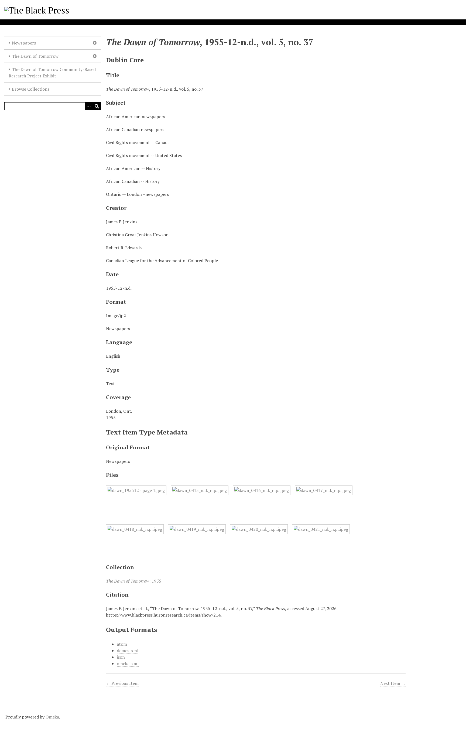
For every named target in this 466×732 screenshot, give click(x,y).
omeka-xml (128, 663)
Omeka (52, 717)
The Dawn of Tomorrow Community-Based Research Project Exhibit (52, 72)
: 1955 (133, 581)
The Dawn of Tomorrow (35, 56)
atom (122, 644)
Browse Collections (30, 89)
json (121, 657)
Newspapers (24, 43)
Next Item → (393, 683)
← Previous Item (122, 683)
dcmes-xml (127, 651)
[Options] (89, 106)
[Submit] (97, 106)
